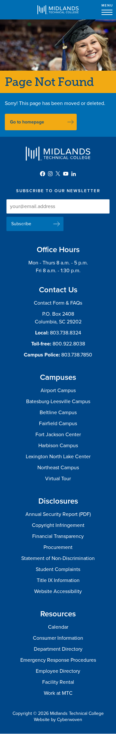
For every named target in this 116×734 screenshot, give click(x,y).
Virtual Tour (58, 478)
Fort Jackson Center (58, 434)
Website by (58, 719)
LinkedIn (73, 173)
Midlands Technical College (58, 9)
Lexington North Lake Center (58, 456)
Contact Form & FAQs (58, 303)
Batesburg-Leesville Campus (58, 401)
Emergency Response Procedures (58, 660)
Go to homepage (27, 122)
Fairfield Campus (58, 423)
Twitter (58, 173)
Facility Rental (58, 682)
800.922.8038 (69, 344)
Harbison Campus (58, 445)
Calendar (58, 627)
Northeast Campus (58, 467)
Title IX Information (58, 580)
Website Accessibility (58, 591)
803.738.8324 (65, 333)
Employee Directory (58, 671)
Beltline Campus (58, 412)
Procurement (58, 547)
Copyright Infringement (58, 525)
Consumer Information (58, 638)
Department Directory (58, 649)
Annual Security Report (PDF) (58, 514)
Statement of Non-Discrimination (58, 558)
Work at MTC (58, 693)
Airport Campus (58, 390)
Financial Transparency (58, 536)
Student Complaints (58, 569)
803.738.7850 (76, 355)
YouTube (65, 173)
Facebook (42, 173)
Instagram (50, 173)
